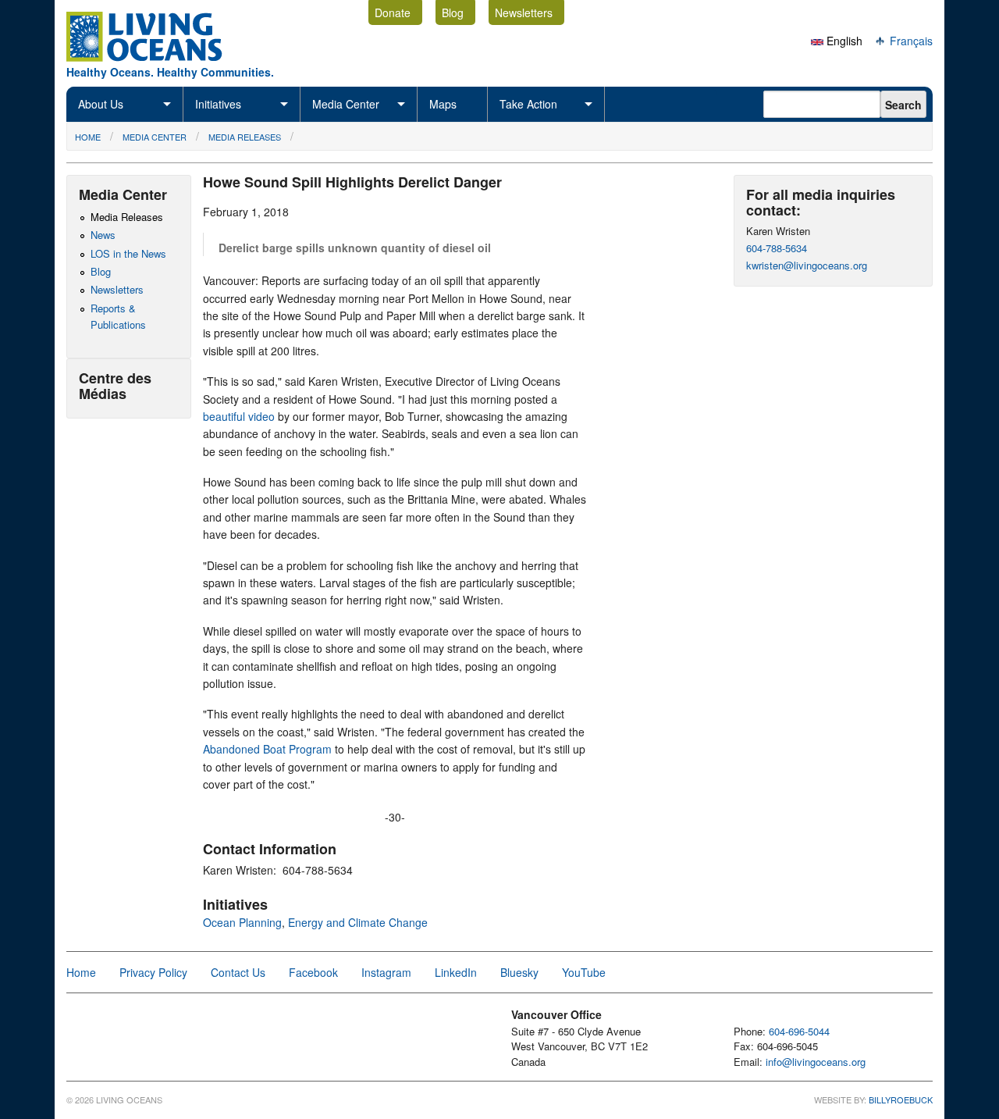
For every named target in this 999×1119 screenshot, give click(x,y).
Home (88, 136)
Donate (393, 12)
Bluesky (519, 972)
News (103, 234)
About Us (100, 104)
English (842, 40)
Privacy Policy (153, 972)
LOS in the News (128, 253)
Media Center (345, 104)
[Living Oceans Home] (158, 57)
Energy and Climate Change (358, 922)
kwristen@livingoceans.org (806, 265)
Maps (443, 104)
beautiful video (239, 416)
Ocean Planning (242, 922)
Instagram (386, 972)
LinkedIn (456, 972)
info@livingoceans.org (816, 1061)
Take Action (528, 104)
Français (910, 40)
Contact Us (238, 972)
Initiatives (218, 104)
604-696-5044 (799, 1031)
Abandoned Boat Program (267, 749)
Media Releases (244, 136)
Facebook (313, 972)
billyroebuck (901, 1099)
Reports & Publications (118, 316)
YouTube (584, 972)
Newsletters (524, 12)
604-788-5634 (776, 248)
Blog (453, 12)
